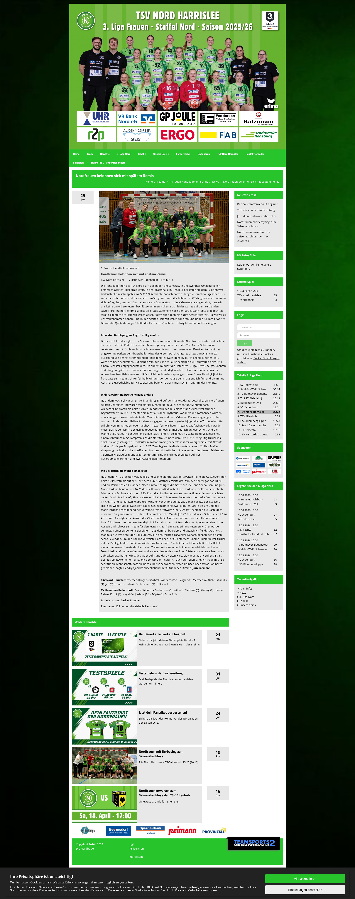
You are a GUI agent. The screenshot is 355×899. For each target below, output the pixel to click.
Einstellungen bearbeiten (305, 890)
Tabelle (142, 154)
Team (90, 154)
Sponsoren (204, 154)
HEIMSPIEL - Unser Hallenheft (108, 162)
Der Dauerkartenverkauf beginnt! (162, 634)
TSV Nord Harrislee (227, 154)
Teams (161, 181)
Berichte (105, 154)
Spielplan (78, 162)
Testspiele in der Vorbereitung (161, 673)
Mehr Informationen (202, 890)
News (215, 181)
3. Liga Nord (124, 154)
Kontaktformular (255, 154)
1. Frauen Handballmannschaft (188, 181)
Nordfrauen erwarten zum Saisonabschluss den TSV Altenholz (164, 793)
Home (76, 154)
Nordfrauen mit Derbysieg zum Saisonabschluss (161, 754)
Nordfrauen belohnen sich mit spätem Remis (251, 181)
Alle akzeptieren (305, 878)
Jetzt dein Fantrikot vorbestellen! (163, 712)
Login (132, 844)
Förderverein (183, 154)
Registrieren (136, 848)
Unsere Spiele (161, 154)
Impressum (136, 856)
